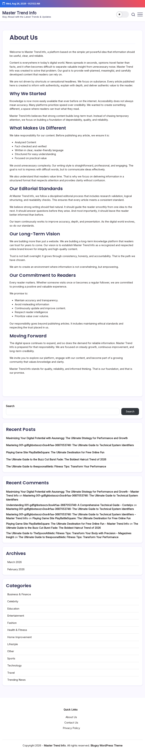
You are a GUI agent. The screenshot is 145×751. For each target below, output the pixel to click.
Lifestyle (12, 644)
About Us (71, 717)
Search (10, 406)
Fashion (12, 623)
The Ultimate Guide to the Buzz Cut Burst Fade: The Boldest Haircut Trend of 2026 (56, 459)
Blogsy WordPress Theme (107, 745)
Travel (11, 672)
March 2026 (14, 562)
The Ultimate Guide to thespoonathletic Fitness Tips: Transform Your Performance (56, 466)
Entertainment (15, 615)
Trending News (16, 679)
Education (13, 608)
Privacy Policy (71, 728)
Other (10, 651)
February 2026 (16, 569)
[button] (122, 14)
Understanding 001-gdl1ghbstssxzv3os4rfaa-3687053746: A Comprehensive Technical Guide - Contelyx (69, 505)
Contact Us (71, 722)
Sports (11, 658)
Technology (14, 665)
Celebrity (12, 601)
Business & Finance (19, 594)
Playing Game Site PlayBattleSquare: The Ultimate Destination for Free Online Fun (55, 452)
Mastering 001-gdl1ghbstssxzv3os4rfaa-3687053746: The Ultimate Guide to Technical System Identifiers (70, 445)
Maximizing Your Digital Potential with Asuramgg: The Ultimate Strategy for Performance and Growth (67, 438)
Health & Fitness (17, 630)
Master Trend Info (19, 12)
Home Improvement (19, 637)
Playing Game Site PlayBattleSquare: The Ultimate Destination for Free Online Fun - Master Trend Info (67, 523)
